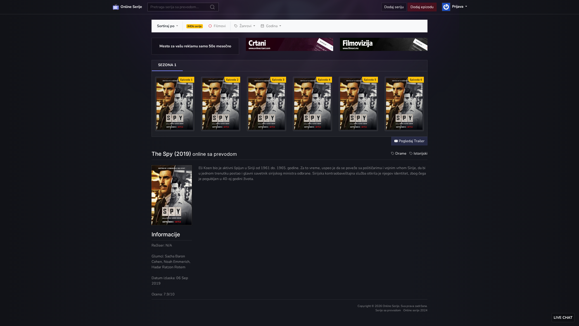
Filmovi (219, 26)
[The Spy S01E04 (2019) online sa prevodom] (312, 103)
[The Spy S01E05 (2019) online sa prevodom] (358, 103)
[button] (454, 6)
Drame (400, 153)
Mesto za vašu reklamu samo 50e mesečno (195, 46)
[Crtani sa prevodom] (289, 44)
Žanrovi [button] (245, 26)
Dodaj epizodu (422, 7)
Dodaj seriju (394, 7)
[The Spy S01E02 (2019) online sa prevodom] (220, 103)
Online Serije (131, 6)
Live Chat (563, 317)
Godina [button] (271, 26)
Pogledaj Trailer (411, 141)
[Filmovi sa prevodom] (383, 44)
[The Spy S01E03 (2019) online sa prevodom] (266, 103)
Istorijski (420, 153)
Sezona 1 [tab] (167, 64)
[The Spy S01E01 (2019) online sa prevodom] (174, 103)
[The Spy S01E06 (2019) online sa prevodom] (404, 103)
